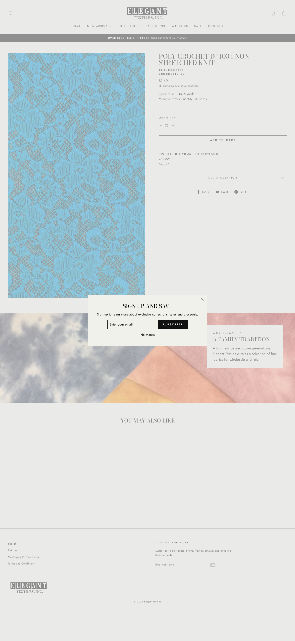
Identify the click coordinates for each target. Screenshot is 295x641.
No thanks (147, 334)
